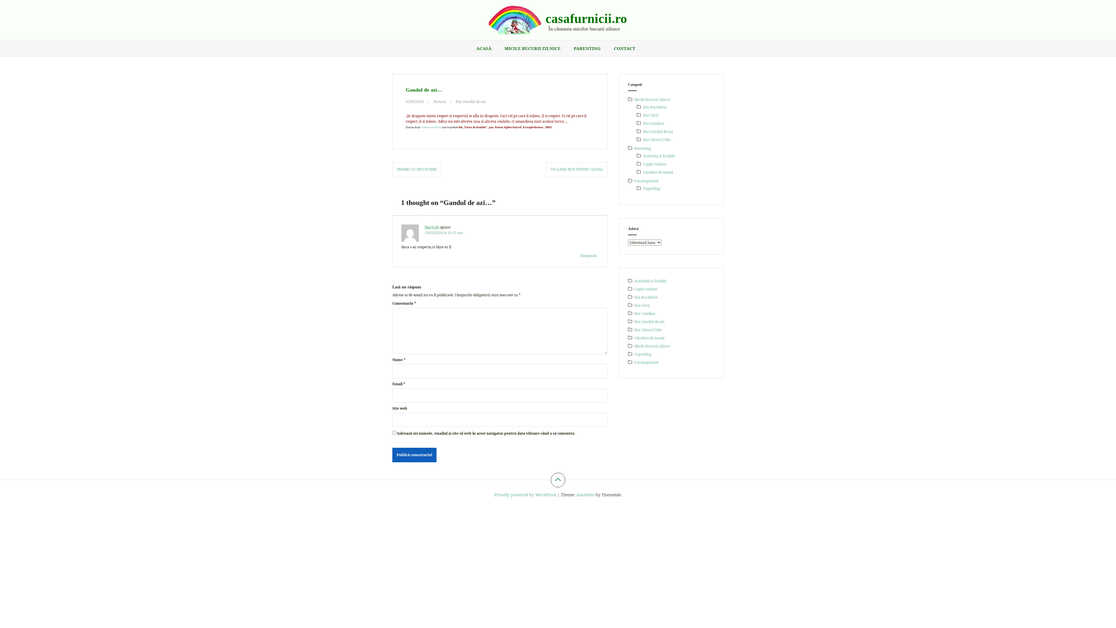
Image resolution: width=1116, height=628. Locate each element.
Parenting (587, 48)
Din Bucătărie (654, 107)
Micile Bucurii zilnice (533, 48)
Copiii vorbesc (654, 164)
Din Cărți (650, 115)
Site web (399, 408)
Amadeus (585, 494)
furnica (440, 101)
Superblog (651, 188)
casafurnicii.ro (586, 18)
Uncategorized (646, 181)
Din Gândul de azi (471, 101)
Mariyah (432, 227)
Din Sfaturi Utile (656, 139)
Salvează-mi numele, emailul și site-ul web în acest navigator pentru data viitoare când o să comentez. (486, 433)
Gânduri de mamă (658, 172)
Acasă (483, 48)
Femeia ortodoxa (431, 127)
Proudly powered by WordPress (525, 494)
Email (398, 383)
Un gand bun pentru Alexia (576, 169)
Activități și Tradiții (659, 156)
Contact (624, 48)
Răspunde (589, 255)
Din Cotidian (653, 123)
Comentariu (404, 303)
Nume (398, 359)
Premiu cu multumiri (417, 169)
